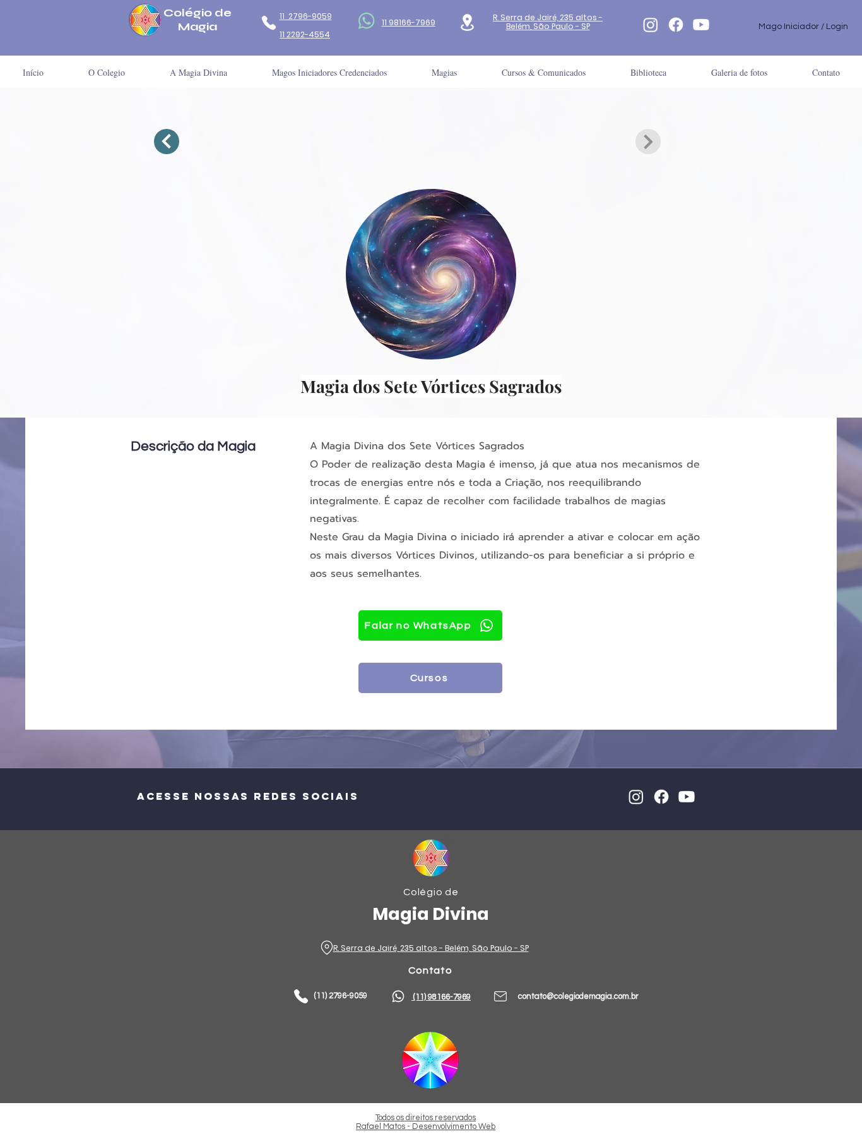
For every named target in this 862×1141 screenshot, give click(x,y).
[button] (648, 72)
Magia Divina (430, 914)
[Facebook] (675, 24)
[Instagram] (650, 24)
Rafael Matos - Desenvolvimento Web (425, 1126)
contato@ (536, 996)
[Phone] (268, 22)
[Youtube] (701, 24)
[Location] (467, 22)
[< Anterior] (166, 141)
